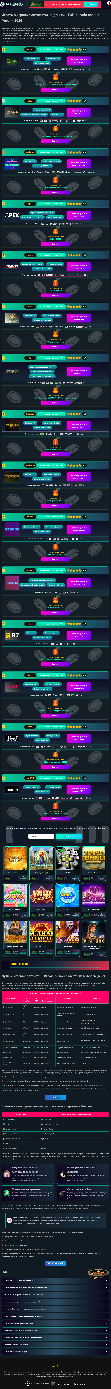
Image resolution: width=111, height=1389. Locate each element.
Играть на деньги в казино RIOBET (79, 60)
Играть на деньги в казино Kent (79, 686)
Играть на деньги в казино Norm (79, 266)
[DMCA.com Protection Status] (53, 1383)
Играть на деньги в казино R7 (79, 635)
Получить (91, 4)
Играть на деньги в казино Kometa (79, 582)
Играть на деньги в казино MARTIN (79, 789)
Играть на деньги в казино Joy (79, 371)
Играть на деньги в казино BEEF (79, 738)
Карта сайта (55, 1366)
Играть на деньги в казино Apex (79, 215)
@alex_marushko (80, 1384)
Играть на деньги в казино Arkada (79, 529)
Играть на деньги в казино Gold (79, 318)
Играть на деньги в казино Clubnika (79, 163)
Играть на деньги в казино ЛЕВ (79, 112)
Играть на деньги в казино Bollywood (79, 476)
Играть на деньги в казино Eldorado (79, 425)
